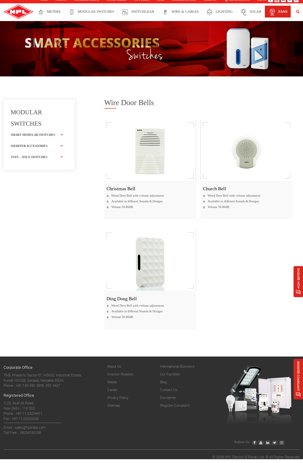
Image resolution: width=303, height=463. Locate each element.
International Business (177, 366)
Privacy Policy (117, 397)
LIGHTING (224, 11)
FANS (282, 11)
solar (255, 11)
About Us (114, 366)
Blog (163, 381)
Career (112, 389)
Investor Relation (120, 374)
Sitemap (113, 405)
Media (112, 381)
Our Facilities (170, 374)
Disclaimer (168, 397)
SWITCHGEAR (142, 11)
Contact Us (169, 389)
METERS (54, 11)
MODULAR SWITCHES (96, 11)
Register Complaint (175, 405)
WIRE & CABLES (185, 11)
